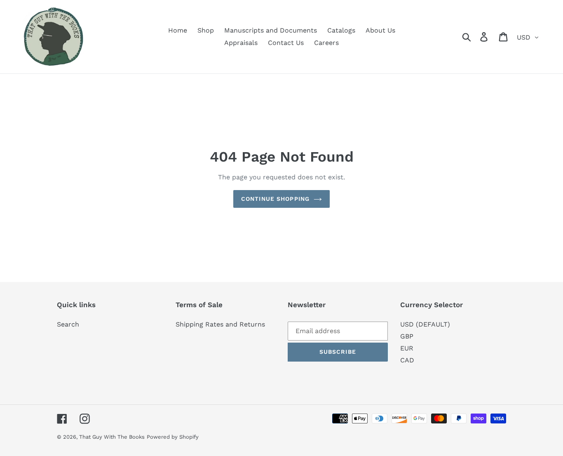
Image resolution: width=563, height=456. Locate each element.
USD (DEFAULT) (425, 324)
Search (68, 324)
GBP (406, 336)
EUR (406, 348)
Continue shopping (275, 198)
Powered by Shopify (173, 437)
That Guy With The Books (112, 437)
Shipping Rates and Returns (220, 324)
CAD (407, 360)
